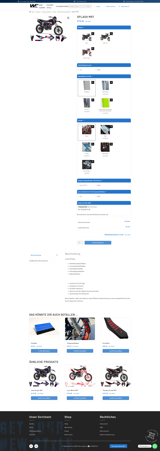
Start (33, 12)
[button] (68, 17)
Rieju (54, 12)
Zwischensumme (84, 222)
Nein (99, 69)
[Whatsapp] (154, 446)
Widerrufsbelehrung (107, 434)
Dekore (38, 12)
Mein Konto (69, 434)
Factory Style (50, 6)
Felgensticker (62, 6)
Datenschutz (104, 431)
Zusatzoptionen (83, 228)
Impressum (104, 424)
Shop (66, 424)
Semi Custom (42, 6)
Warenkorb (68, 427)
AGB (101, 427)
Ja (81, 69)
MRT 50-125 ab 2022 (63, 12)
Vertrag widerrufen (118, 446)
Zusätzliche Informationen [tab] (38, 261)
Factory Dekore (46, 12)
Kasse (67, 431)
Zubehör (32, 434)
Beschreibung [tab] (36, 255)
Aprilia (31, 424)
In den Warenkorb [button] (44, 351)
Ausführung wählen (80, 351)
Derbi (31, 427)
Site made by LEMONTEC (88, 446)
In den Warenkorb (98, 243)
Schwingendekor (35, 431)
